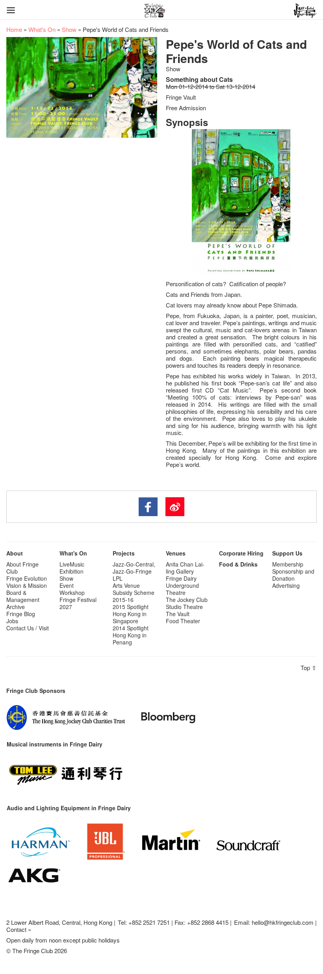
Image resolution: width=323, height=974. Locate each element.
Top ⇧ (309, 667)
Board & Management (22, 596)
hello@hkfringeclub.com (283, 922)
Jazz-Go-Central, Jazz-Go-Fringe (134, 567)
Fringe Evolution (26, 578)
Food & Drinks (238, 564)
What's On (42, 29)
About (14, 553)
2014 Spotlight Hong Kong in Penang (131, 635)
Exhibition (71, 571)
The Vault (177, 614)
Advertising (286, 585)
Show (69, 29)
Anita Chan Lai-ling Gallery (185, 567)
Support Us (287, 553)
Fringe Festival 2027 (78, 603)
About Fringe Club (22, 567)
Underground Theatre (182, 588)
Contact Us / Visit (27, 628)
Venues (176, 553)
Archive (15, 607)
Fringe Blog (20, 614)
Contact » (18, 929)
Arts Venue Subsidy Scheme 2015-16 (133, 592)
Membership (287, 564)
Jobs (12, 621)
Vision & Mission (26, 585)
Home (14, 29)
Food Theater (183, 621)
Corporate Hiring (241, 553)
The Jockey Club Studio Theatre (187, 603)
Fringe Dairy (181, 578)
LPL (118, 578)
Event (66, 585)
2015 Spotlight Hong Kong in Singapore (131, 614)
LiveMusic (71, 564)
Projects (124, 553)
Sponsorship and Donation (293, 574)
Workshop (72, 592)
